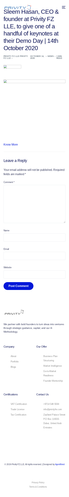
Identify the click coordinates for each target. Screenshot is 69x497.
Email (6, 249)
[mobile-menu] (61, 7)
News (51, 56)
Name (6, 230)
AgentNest (60, 464)
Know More (11, 144)
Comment (9, 182)
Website (8, 267)
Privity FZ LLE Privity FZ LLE (16, 57)
